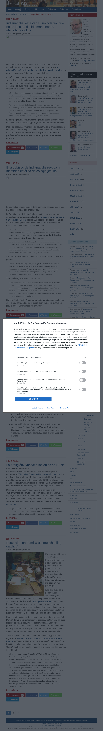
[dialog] (51, 365)
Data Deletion (37, 408)
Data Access (51, 408)
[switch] (82, 362)
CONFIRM (33, 399)
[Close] (95, 323)
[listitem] (51, 357)
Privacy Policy (65, 408)
